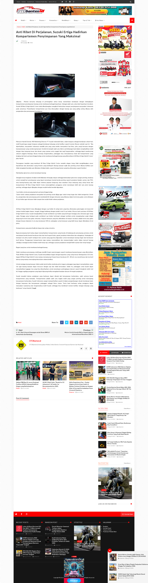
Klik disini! (101, 329)
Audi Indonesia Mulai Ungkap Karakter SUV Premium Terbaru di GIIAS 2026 (60, 540)
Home (18, 2)
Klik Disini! (101, 318)
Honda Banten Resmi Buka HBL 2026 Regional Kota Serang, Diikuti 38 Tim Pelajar (119, 389)
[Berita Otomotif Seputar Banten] (30, 10)
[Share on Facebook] (62, 322)
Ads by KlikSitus (127, 346)
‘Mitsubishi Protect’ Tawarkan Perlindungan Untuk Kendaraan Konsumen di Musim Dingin (117, 453)
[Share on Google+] (71, 322)
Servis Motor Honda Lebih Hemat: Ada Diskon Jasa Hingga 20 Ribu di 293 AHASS (132, 555)
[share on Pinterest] (81, 322)
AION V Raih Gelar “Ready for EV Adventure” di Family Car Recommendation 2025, (53, 384)
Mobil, (31, 42)
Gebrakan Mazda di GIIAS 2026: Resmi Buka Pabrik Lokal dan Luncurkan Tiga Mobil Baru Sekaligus (60, 551)
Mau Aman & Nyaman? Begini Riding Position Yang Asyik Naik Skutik (119, 433)
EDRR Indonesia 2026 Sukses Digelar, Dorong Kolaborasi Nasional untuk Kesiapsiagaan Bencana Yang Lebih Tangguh (119, 369)
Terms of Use (52, 2)
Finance (71, 392)
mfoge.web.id (102, 308)
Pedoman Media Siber (41, 2)
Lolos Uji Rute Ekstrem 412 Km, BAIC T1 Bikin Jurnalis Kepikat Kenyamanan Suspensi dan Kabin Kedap (119, 359)
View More (127, 408)
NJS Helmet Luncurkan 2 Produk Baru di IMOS (86, 545)
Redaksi (24, 2)
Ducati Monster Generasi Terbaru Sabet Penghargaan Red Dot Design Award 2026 (60, 529)
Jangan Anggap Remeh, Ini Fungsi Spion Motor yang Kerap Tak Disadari (118, 415)
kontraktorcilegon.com (104, 324)
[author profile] (18, 43)
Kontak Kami (30, 2)
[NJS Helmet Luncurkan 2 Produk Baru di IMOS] (115, 483)
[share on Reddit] (91, 322)
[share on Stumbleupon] (86, 322)
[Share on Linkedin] (76, 322)
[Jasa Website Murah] (95, 14)
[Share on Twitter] (66, 322)
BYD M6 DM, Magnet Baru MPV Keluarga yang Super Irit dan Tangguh (119, 378)
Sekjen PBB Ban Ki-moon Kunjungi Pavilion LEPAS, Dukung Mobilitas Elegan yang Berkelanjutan (27, 384)
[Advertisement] (54, 60)
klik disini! (101, 303)
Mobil (23, 27)
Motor (104, 490)
